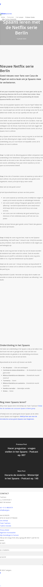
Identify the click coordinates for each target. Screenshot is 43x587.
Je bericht (3, 557)
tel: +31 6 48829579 (6, 507)
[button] (21, 585)
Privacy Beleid (4, 530)
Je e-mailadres (4, 550)
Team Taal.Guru (5, 523)
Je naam (2, 543)
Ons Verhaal (4, 521)
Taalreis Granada (5, 526)
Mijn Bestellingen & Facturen (9, 535)
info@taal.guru (4, 510)
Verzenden (4, 567)
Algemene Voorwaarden (8, 533)
